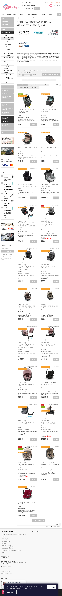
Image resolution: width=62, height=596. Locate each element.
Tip (32, 71)
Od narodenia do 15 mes (8, 38)
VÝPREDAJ (5, 121)
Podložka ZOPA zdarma (26, 72)
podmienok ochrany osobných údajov (6, 258)
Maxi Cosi (8, 44)
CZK (57, 9)
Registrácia (58, 2)
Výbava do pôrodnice (5, 113)
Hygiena (5, 93)
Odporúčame (22, 85)
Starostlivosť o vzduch (7, 109)
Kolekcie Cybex (11, 14)
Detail (33, 125)
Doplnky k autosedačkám (8, 77)
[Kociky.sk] (11, 7)
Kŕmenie (5, 90)
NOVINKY (5, 21)
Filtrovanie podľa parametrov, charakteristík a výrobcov (38, 79)
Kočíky (22, 14)
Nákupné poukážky (5, 117)
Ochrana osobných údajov (8, 547)
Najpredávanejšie (23, 87)
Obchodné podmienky (7, 548)
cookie (24, 586)
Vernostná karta (6, 540)
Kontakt (3, 552)
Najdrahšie (44, 85)
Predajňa (4, 536)
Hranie (43, 14)
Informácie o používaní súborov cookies (11, 550)
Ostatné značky (7, 50)
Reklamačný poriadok (7, 545)
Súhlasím (51, 587)
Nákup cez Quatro (6, 541)
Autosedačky (32, 14)
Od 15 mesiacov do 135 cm (8, 63)
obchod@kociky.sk (7, 573)
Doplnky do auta (7, 81)
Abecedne (34, 87)
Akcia (21, 71)
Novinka (27, 71)
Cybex (7, 41)
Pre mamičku (6, 129)
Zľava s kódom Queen (41, 71)
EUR (59, 9)
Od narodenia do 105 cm (8, 54)
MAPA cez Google (6, 564)
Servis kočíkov (5, 538)
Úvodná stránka (3, 14)
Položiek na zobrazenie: (50, 74)
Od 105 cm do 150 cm (8, 71)
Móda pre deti (5, 104)
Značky (4, 132)
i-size (5, 35)
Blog (50, 14)
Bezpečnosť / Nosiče (6, 97)
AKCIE (4, 18)
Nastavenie (11, 592)
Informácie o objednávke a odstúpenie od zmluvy (14, 534)
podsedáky (7, 74)
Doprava (4, 543)
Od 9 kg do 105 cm (8, 58)
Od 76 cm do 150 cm (8, 67)
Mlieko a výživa (5, 125)
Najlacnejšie (33, 85)
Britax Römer (9, 47)
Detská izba (6, 101)
